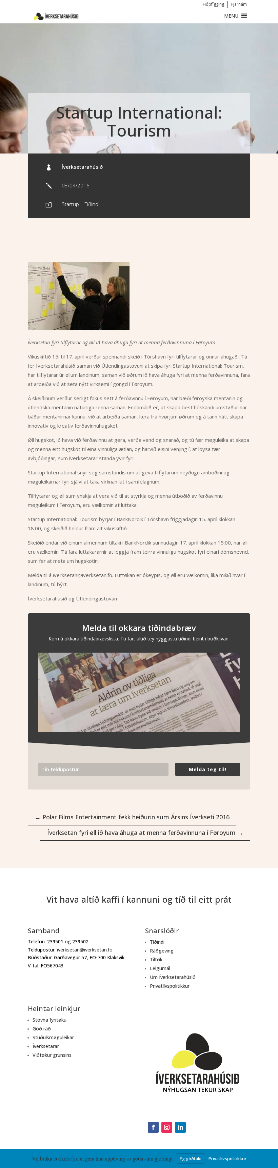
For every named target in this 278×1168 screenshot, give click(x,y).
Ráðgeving (162, 950)
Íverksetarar (46, 1046)
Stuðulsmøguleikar (53, 1037)
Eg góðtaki (190, 1158)
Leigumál (160, 968)
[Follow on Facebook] (153, 1127)
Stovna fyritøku (49, 1020)
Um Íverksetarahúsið (173, 977)
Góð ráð (42, 1028)
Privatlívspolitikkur (170, 986)
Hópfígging (213, 4)
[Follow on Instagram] (166, 1127)
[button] (231, 15)
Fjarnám (239, 4)
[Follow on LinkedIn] (180, 1127)
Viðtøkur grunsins (52, 1055)
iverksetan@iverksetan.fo (85, 949)
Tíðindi (92, 204)
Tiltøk (156, 959)
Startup (70, 204)
